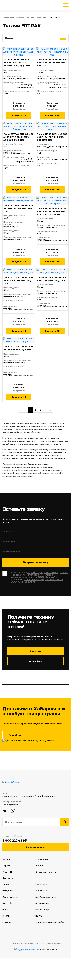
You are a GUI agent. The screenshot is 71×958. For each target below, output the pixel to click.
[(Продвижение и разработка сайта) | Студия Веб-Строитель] (27, 949)
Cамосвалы (45, 884)
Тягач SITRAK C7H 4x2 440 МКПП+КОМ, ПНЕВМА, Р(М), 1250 (18, 208)
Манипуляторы (47, 909)
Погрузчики (12, 890)
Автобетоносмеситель (50, 897)
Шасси (10, 909)
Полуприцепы (46, 903)
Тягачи (10, 884)
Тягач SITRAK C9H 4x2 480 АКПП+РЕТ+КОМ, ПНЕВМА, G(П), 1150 (52, 62)
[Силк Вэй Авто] (10, 782)
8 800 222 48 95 (14, 840)
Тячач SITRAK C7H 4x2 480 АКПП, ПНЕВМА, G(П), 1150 (52, 279)
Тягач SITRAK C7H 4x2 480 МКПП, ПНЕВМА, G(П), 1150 (18, 348)
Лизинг (44, 865)
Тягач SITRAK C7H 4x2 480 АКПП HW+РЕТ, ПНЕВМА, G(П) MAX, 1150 (52, 137)
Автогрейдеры (13, 903)
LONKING (11, 922)
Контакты (12, 878)
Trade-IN (11, 872)
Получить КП (18, 115)
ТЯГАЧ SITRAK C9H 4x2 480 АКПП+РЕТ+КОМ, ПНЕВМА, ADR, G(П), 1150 (16, 62)
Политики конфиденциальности (32, 576)
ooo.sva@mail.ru (10, 804)
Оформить (35, 651)
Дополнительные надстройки (52, 922)
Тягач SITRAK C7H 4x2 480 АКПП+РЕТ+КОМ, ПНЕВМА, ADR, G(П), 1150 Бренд (52, 211)
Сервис (10, 865)
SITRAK (10, 916)
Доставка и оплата (50, 872)
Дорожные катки (14, 897)
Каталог (6, 859)
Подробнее (18, 109)
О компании (46, 859)
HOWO (43, 916)
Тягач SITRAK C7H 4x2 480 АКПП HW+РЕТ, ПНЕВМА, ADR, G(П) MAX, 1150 (18, 137)
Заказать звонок (35, 847)
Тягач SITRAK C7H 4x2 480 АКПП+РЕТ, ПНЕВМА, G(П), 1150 (18, 280)
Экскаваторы (46, 890)
